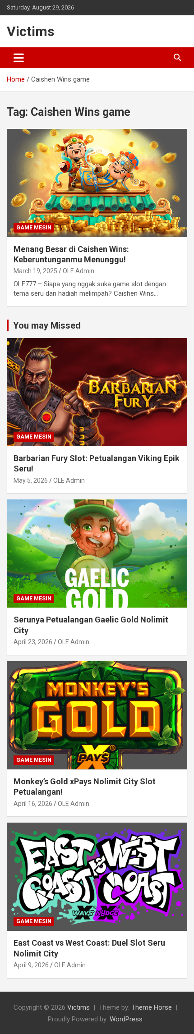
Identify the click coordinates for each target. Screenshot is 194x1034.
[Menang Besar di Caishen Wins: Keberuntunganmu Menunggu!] (97, 182)
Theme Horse (151, 1007)
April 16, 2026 (33, 803)
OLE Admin (78, 271)
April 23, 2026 (33, 641)
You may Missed (47, 325)
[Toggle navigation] (19, 57)
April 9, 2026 (31, 965)
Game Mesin (33, 227)
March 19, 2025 (35, 271)
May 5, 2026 (31, 480)
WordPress (126, 1019)
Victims (30, 31)
